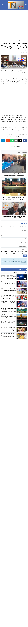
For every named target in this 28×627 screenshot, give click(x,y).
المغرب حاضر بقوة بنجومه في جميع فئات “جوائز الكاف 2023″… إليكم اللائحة (8, 329)
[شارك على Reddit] (7, 140)
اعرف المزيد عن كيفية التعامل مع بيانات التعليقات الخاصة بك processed (14, 262)
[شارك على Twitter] (20, 140)
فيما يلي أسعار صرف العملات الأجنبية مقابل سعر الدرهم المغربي (8, 302)
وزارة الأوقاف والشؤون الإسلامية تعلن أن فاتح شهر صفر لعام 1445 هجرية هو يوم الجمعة (8, 276)
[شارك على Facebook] (24, 140)
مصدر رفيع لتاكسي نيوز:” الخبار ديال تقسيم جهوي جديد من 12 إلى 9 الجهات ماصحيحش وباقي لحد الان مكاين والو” (14, 217)
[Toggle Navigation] (26, 5)
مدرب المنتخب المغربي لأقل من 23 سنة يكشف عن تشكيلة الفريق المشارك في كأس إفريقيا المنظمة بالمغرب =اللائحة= (8, 310)
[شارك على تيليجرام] (3, 140)
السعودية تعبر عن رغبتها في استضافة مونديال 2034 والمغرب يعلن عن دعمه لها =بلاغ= (8, 316)
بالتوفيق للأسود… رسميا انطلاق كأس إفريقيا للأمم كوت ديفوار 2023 (8, 322)
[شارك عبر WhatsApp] (12, 140)
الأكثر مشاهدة (23, 273)
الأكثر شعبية (15, 272)
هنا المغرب (20, 41)
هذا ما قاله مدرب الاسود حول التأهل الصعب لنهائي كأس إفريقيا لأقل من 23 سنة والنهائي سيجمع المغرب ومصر (8, 297)
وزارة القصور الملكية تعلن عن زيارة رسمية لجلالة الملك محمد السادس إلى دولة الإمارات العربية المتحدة (8, 335)
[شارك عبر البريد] (16, 140)
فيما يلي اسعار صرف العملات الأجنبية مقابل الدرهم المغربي (8, 289)
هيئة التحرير (24, 51)
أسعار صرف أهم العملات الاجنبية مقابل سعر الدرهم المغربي (8, 282)
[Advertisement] (14, 24)
